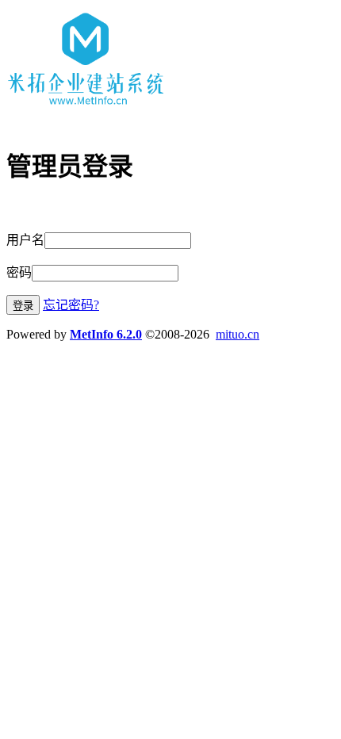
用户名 (25, 240)
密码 (19, 272)
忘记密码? (71, 305)
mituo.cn (237, 334)
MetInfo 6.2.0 (106, 334)
